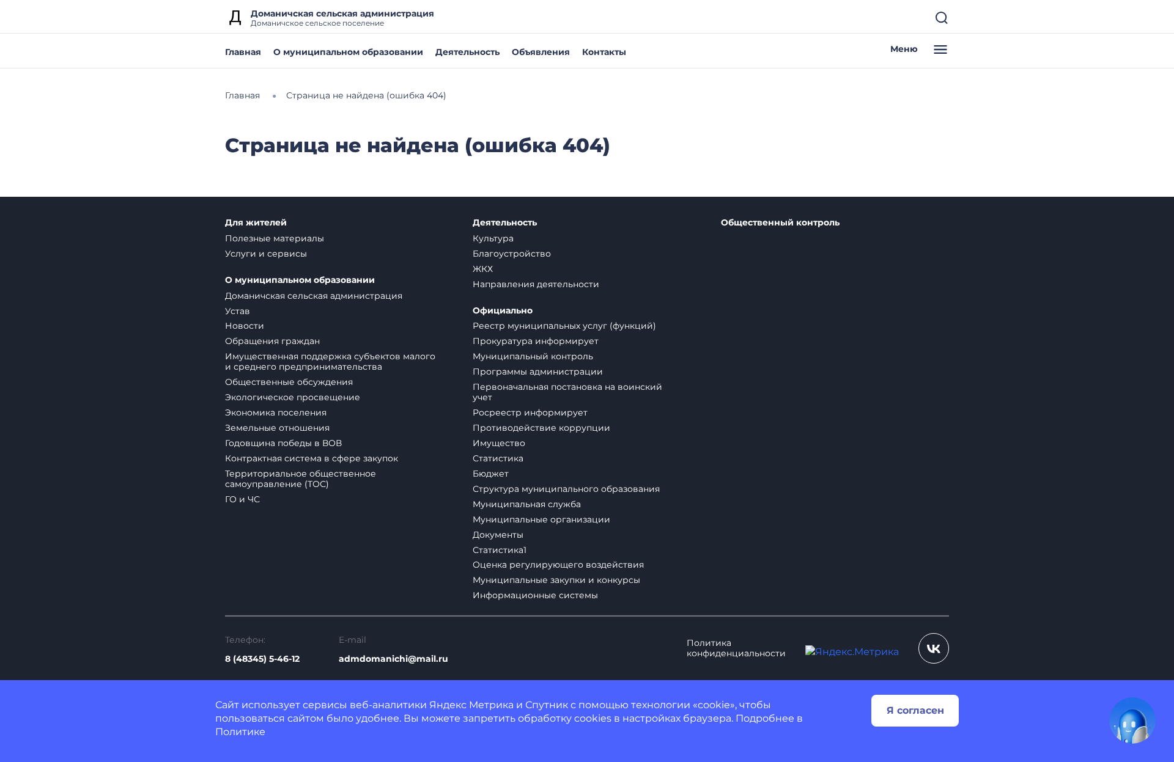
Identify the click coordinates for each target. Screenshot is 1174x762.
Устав (237, 311)
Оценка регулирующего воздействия (558, 564)
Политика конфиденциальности (736, 648)
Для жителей (256, 223)
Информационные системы (535, 595)
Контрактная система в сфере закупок (311, 458)
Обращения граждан (272, 340)
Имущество (499, 443)
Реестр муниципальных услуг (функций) (564, 325)
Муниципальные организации (541, 519)
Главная (243, 51)
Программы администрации (538, 371)
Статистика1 (499, 549)
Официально (503, 311)
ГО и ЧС (242, 499)
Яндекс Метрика (471, 705)
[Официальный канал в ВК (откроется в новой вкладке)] (933, 648)
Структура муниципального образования (566, 488)
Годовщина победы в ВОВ (283, 443)
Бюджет (491, 473)
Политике (240, 732)
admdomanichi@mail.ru (393, 659)
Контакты (604, 51)
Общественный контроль (780, 223)
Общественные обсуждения (289, 381)
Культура (493, 238)
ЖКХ (483, 268)
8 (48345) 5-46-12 (262, 659)
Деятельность (467, 51)
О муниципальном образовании (348, 51)
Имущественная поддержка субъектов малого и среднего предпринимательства (330, 361)
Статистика (498, 458)
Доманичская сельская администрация (313, 295)
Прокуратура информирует (536, 340)
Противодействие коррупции (541, 427)
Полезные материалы (274, 238)
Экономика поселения (276, 412)
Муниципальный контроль (533, 356)
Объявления (541, 51)
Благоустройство (512, 253)
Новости (244, 325)
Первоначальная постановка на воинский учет (567, 392)
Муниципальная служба (527, 504)
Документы (498, 534)
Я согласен (915, 710)
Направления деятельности (536, 284)
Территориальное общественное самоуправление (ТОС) (300, 478)
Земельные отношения (277, 427)
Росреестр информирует (530, 412)
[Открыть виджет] (1132, 720)
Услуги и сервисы (266, 253)
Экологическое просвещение (292, 397)
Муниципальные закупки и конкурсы (556, 579)
